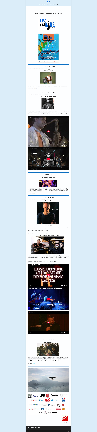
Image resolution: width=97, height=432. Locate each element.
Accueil (40, 4)
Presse (47, 4)
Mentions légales (35, 427)
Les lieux (43, 4)
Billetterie (34, 193)
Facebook (54, 4)
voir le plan (45, 68)
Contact (51, 4)
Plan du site (31, 427)
